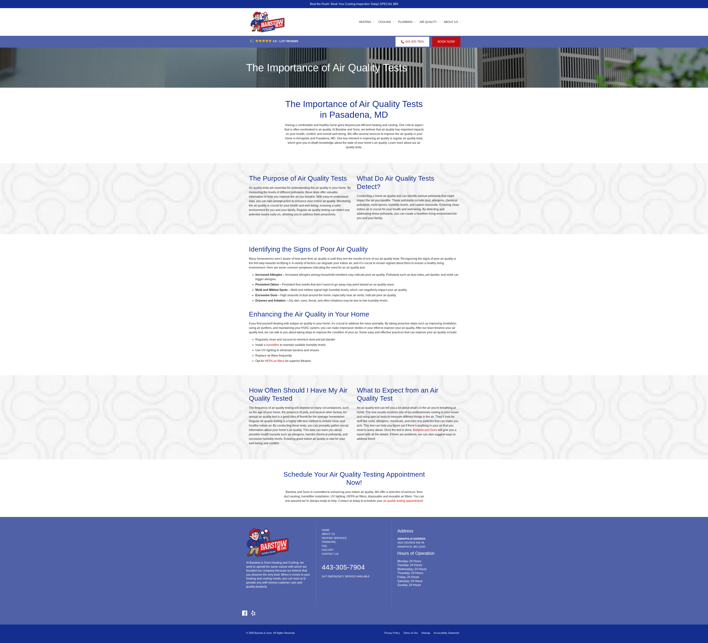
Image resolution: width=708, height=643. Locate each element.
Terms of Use (410, 633)
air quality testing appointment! (403, 500)
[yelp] (253, 613)
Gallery (328, 549)
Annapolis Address (411, 538)
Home (325, 530)
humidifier (272, 344)
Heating (365, 21)
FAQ (324, 545)
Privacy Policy (392, 633)
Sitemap (425, 633)
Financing (329, 541)
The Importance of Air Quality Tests (326, 67)
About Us (451, 21)
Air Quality (428, 21)
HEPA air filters (274, 360)
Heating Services (334, 538)
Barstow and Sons (425, 429)
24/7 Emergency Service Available (346, 576)
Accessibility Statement (446, 633)
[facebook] (245, 613)
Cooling (384, 21)
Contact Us (330, 553)
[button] (274, 41)
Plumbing (405, 21)
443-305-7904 (414, 41)
